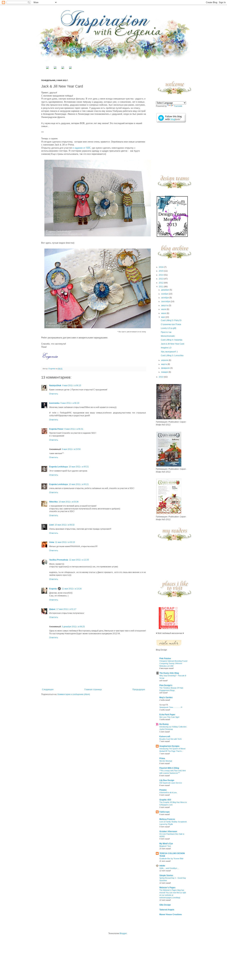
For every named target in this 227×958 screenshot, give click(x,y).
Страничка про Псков (171, 324)
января (165, 372)
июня (164, 313)
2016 (161, 267)
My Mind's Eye (166, 843)
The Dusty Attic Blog (169, 673)
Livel (51, 525)
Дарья (52, 609)
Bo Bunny (164, 724)
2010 (161, 377)
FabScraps (164, 812)
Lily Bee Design (166, 780)
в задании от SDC (82, 148)
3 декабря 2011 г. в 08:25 (73, 626)
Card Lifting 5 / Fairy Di (171, 320)
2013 (161, 279)
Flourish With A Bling (169, 768)
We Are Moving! (165, 761)
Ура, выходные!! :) (169, 351)
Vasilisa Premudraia (58, 560)
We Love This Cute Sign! (169, 717)
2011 (161, 286)
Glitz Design (165, 905)
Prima (162, 758)
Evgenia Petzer (56, 429)
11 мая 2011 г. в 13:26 (72, 589)
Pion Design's (165, 685)
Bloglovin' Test (165, 846)
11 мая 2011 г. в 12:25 (79, 560)
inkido (162, 866)
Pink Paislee (165, 658)
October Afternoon (168, 831)
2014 (161, 275)
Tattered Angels (166, 910)
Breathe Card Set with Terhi (170, 739)
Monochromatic (168, 336)
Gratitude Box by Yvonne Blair (171, 859)
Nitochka (53, 502)
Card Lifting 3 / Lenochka (172, 355)
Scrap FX (163, 705)
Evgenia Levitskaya (58, 467)
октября (165, 298)
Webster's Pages (167, 887)
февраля (165, 368)
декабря (165, 290)
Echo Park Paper (167, 714)
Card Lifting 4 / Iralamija (171, 340)
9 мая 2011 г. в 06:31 (73, 429)
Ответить (53, 394)
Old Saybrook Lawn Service (170, 783)
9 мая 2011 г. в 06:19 (69, 403)
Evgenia (52, 369)
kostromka (54, 403)
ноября (165, 294)
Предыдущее (138, 689)
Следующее (48, 689)
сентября (166, 301)
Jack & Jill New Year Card (172, 344)
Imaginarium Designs (169, 746)
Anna (51, 542)
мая (163, 317)
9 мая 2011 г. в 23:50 (71, 449)
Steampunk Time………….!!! (170, 707)
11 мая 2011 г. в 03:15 (65, 542)
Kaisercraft (164, 736)
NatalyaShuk (55, 385)
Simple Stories (166, 875)
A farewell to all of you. (168, 792)
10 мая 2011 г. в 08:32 (65, 525)
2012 (161, 283)
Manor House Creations (170, 914)
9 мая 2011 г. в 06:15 (71, 385)
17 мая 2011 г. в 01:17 (66, 609)
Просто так (166, 332)
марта (164, 364)
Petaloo (163, 790)
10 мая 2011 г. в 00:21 (79, 467)
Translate (178, 106)
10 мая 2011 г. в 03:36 (69, 502)
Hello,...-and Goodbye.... (169, 868)
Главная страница (93, 689)
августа (165, 305)
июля (164, 309)
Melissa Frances (167, 819)
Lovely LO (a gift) (168, 328)
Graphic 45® (165, 800)
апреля (165, 360)
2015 (161, 271)
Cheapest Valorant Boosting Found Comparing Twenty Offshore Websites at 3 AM (173, 663)
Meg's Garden (165, 697)
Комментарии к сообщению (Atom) (73, 694)
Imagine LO (166, 348)
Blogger (123, 933)
